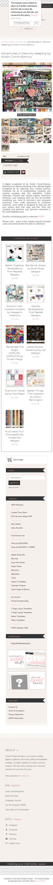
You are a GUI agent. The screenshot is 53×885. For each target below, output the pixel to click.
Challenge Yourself (13, 800)
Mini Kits (14, 559)
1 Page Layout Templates (21, 609)
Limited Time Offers (19, 512)
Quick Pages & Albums (20, 589)
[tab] (26, 238)
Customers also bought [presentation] (26, 238)
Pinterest (12, 834)
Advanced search (13, 487)
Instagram (12, 825)
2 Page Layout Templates (21, 612)
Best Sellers (16, 524)
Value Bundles (17, 528)
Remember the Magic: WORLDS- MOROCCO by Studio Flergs (14, 353)
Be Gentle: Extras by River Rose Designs (36, 269)
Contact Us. (25, 776)
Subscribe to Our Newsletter (17, 809)
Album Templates (18, 616)
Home (4, 42)
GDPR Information (15, 718)
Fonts (13, 578)
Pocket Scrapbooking (19, 601)
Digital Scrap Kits (17, 42)
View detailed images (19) (27, 114)
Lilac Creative (40, 881)
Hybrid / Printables (18, 582)
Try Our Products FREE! (15, 805)
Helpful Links (14, 843)
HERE (41, 217)
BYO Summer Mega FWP (21, 516)
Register (46, 6)
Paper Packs (16, 566)
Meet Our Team (11, 796)
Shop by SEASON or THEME (23, 547)
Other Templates (18, 620)
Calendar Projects (18, 585)
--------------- (16, 509)
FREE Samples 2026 (19, 628)
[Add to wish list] (23, 172)
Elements (15, 570)
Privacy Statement (15, 714)
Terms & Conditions (16, 711)
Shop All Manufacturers (21, 643)
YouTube (12, 839)
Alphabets (15, 574)
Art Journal (15, 597)
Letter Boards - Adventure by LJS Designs (36, 350)
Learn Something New (14, 791)
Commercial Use (18, 536)
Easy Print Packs (18, 562)
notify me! (8, 166)
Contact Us (12, 707)
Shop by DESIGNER (19, 543)
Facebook (12, 830)
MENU (28, 29)
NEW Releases (17, 505)
